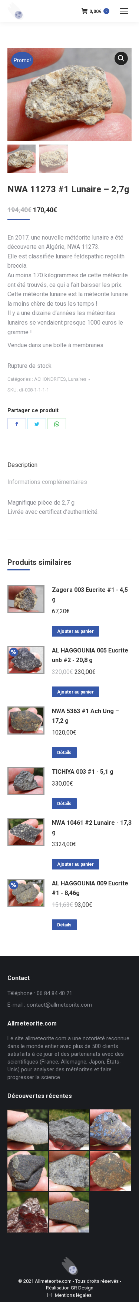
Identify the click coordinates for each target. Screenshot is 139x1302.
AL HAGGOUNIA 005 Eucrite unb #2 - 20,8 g (90, 655)
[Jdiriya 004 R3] (111, 1171)
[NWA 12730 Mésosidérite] (111, 1130)
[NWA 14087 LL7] (69, 1171)
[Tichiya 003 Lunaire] (69, 1130)
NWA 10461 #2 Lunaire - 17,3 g (92, 827)
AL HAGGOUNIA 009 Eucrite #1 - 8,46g (90, 888)
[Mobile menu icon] (124, 11)
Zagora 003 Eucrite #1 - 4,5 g (90, 594)
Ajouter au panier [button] (75, 631)
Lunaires (77, 379)
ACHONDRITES (50, 379)
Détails (64, 752)
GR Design (82, 1288)
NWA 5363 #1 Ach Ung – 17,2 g (85, 716)
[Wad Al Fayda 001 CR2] (69, 1212)
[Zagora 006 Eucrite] (28, 1130)
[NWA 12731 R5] (28, 1171)
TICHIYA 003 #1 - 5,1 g (82, 771)
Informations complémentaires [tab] (47, 481)
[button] (121, 58)
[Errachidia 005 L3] (28, 1212)
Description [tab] (22, 464)
